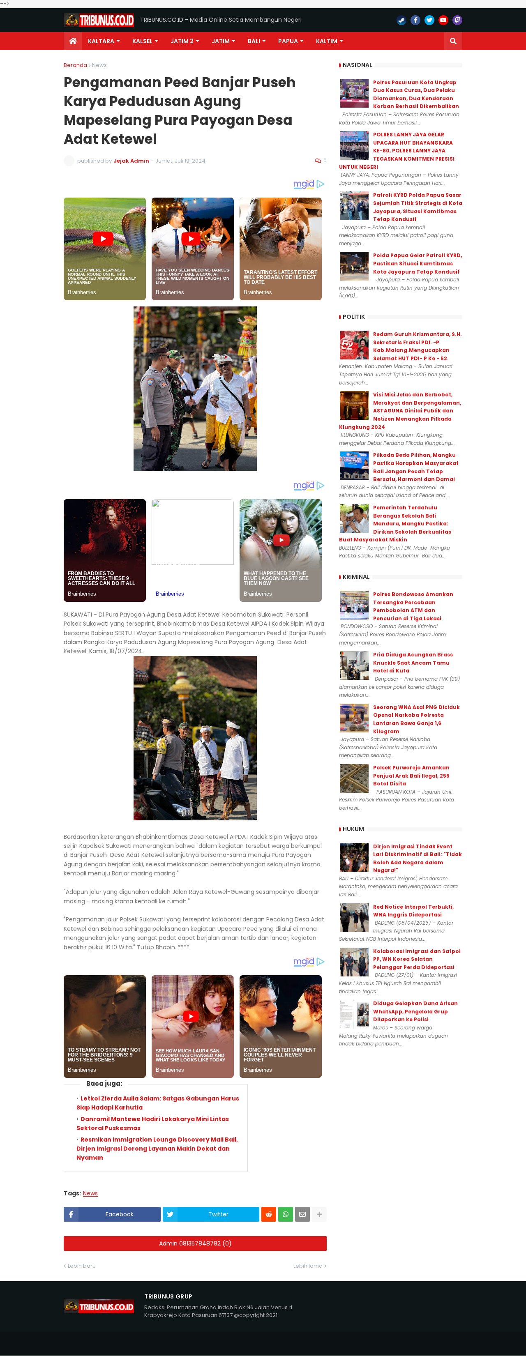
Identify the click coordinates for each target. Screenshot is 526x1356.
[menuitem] (73, 41)
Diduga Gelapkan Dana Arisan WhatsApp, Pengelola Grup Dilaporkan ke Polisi (415, 1011)
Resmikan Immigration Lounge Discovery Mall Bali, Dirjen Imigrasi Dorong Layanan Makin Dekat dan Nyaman (157, 1148)
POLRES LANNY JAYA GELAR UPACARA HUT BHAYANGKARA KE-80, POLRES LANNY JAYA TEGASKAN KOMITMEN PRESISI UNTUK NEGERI (396, 150)
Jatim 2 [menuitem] (182, 41)
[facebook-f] (415, 20)
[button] (453, 41)
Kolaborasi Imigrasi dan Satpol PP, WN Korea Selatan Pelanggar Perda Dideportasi (417, 959)
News (99, 65)
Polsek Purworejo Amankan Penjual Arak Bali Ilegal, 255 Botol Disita (411, 775)
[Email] (302, 1214)
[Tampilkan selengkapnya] (319, 1214)
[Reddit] (268, 1214)
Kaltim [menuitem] (326, 41)
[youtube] (443, 20)
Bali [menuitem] (254, 41)
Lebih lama (308, 1266)
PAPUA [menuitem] (288, 41)
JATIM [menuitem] (221, 41)
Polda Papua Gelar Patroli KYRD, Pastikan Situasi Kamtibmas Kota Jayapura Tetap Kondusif (417, 263)
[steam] (401, 20)
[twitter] (429, 20)
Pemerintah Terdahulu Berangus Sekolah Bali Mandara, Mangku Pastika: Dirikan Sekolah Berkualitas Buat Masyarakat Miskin (395, 523)
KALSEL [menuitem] (142, 41)
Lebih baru (82, 1266)
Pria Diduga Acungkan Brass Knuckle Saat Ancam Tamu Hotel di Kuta (413, 662)
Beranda (75, 65)
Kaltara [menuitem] (101, 41)
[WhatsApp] (285, 1214)
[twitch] (457, 20)
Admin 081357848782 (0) (195, 1243)
